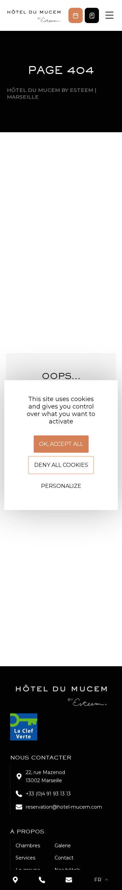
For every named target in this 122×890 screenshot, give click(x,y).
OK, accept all (61, 444)
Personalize (61, 486)
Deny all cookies (61, 465)
